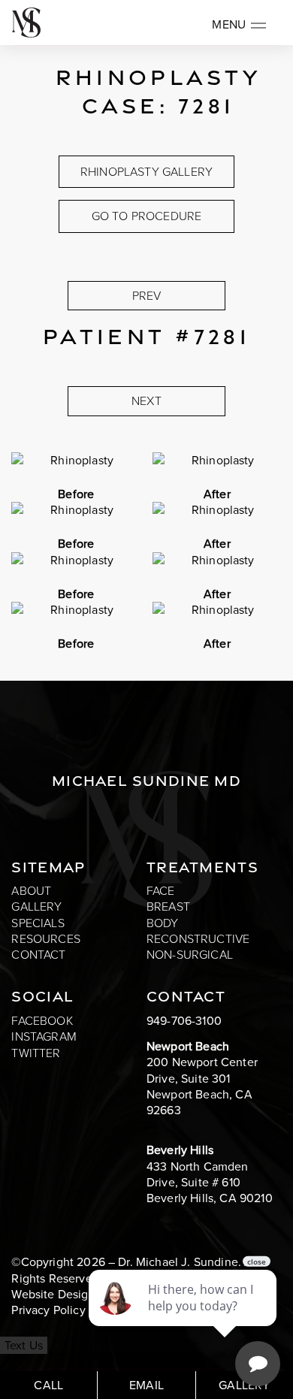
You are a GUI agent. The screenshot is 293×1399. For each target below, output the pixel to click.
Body (162, 923)
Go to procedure (146, 216)
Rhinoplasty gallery (146, 171)
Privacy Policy (48, 1310)
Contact (38, 954)
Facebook (41, 1020)
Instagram (43, 1036)
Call (48, 1385)
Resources (45, 938)
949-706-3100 (184, 1021)
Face (160, 890)
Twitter (35, 1053)
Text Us (24, 1345)
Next (146, 400)
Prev (147, 295)
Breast (168, 906)
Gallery (36, 906)
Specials (37, 923)
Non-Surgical (189, 954)
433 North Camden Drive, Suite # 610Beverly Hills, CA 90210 (209, 1182)
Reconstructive (197, 938)
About (31, 890)
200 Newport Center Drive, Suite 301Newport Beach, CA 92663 (202, 1086)
